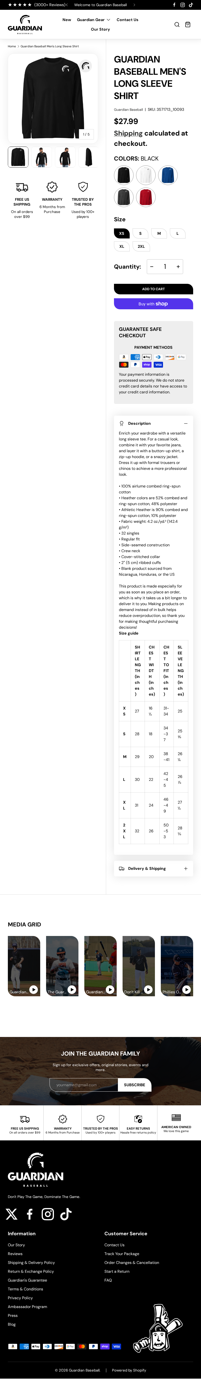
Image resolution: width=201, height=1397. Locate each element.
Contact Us (127, 19)
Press (13, 1315)
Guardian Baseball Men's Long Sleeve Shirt (50, 46)
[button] (177, 24)
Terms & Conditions (25, 1289)
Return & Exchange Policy (31, 1271)
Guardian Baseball (128, 109)
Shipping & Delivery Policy (31, 1262)
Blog (12, 1324)
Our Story (100, 29)
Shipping (128, 133)
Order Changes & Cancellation (131, 1262)
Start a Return (116, 1271)
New (67, 19)
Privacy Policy (20, 1297)
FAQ (108, 1280)
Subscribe (134, 1084)
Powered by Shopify (129, 1370)
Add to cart (153, 289)
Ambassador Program (27, 1306)
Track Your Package (121, 1253)
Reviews (15, 1253)
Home (12, 46)
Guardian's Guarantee (27, 1280)
